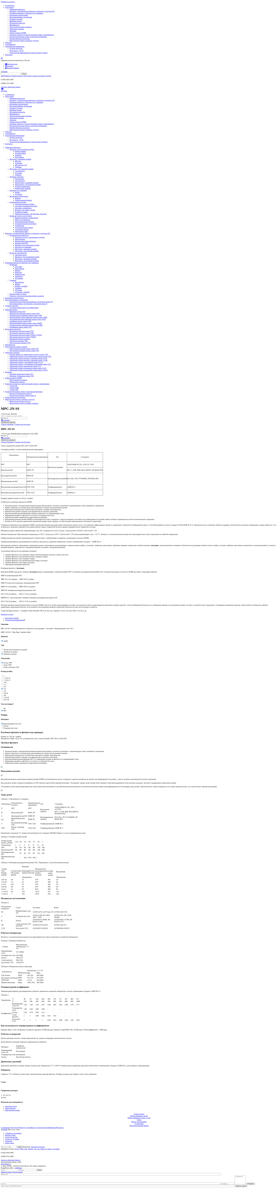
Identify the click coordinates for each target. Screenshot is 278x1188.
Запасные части (21, 255)
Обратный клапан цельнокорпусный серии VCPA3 (29, 370)
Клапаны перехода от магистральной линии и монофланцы (32, 35)
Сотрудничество (11, 1137)
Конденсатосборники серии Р (21, 394)
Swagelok (56, 1149)
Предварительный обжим (24, 222)
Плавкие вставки (21, 212)
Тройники (18, 276)
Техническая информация (14, 46)
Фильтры (13, 31)
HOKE (30, 1149)
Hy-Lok (37, 1149)
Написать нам (12, 64)
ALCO (17, 1149)
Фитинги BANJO (21, 243)
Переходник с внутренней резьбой (28, 185)
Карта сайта (9, 1143)
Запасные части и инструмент (21, 216)
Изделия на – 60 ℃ (17, 51)
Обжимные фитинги (17, 9)
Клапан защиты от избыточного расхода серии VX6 (29, 354)
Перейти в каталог (8, 2)
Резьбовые (13, 265)
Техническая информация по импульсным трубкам (28, 53)
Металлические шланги (18, 380)
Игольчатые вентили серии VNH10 (23, 337)
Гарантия (8, 1141)
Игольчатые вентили (17, 23)
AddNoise (18, 1168)
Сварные (13, 280)
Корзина (4, 90)
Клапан (42, 1147)
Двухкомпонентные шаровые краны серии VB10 (28, 319)
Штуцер (18, 161)
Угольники (19, 278)
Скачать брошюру (7, 424)
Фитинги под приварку (18, 190)
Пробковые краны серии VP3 (20, 327)
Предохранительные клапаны (21, 27)
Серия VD (13, 386)
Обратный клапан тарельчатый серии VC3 (25, 366)
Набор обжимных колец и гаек (139, 1118)
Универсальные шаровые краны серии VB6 (26, 315)
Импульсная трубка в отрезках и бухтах (24, 41)
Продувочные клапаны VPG (20, 343)
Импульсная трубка (12, 1110)
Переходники (20, 239)
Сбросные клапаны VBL (19, 341)
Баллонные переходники (19, 15)
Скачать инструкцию (22, 424)
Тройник (18, 155)
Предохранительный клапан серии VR (24, 349)
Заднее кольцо (139, 1114)
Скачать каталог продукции (21, 76)
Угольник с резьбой (22, 292)
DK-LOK (23, 1149)
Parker (49, 1149)
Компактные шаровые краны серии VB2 (25, 313)
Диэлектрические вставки (24, 204)
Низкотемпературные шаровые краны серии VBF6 (28, 317)
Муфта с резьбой (21, 286)
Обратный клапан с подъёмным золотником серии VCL (30, 364)
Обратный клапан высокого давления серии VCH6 (28, 360)
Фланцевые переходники (19, 196)
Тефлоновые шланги (17, 382)
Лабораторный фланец (23, 200)
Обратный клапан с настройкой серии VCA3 (26, 362)
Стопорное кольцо (22, 229)
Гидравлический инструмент (25, 224)
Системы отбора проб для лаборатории (24, 308)
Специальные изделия (18, 202)
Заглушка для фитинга (23, 208)
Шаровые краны (16, 21)
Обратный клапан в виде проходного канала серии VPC (30, 356)
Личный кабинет (13, 68)
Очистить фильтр (9, 422)
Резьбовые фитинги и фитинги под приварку (26, 13)
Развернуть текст (7, 614)
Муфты (17, 270)
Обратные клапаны (17, 29)
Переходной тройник (23, 188)
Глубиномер (19, 226)
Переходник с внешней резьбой (26, 183)
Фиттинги (35, 1147)
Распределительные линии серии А (23, 395)
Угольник (18, 163)
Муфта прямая (20, 151)
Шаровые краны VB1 (18, 311)
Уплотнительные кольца (24, 228)
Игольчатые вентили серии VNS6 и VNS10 (26, 335)
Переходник (19, 179)
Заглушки (18, 267)
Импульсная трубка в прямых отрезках (24, 403)
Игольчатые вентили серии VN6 (22, 333)
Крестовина (19, 157)
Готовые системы (16, 19)
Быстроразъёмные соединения (21, 17)
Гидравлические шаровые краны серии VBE (26, 325)
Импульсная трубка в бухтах (20, 401)
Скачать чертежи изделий (41, 76)
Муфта (17, 192)
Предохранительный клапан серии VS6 (24, 351)
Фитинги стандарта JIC (18, 253)
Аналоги (10, 66)
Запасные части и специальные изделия (30, 237)
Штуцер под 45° (21, 165)
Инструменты (10, 1108)
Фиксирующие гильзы (18, 294)
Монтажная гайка (21, 231)
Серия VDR (14, 390)
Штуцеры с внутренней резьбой (21, 169)
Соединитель (20, 171)
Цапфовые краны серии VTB (20, 321)
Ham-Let (43, 1149)
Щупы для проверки (22, 220)
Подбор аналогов (16, 48)
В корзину (6, 420)
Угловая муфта (20, 153)
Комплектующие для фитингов (26, 218)
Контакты (8, 55)
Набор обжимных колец (139, 1116)
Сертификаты (10, 44)
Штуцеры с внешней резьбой (20, 159)
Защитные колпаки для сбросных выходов (30, 214)
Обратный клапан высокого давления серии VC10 (28, 358)
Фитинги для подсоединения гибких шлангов (27, 296)
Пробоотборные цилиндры (20, 39)
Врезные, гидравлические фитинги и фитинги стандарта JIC (32, 11)
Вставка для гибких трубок (25, 210)
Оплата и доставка (12, 1139)
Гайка (139, 1120)
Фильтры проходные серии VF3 (21, 374)
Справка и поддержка (13, 1133)
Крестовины (19, 269)
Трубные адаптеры (16, 177)
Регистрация (17, 1172)
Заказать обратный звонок (10, 87)
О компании (9, 5)
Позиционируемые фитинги (25, 241)
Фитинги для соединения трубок (22, 149)
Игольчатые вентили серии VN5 (22, 331)
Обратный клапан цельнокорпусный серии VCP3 (28, 368)
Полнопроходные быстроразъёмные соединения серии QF (31, 302)
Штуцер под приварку (23, 247)
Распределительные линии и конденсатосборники (28, 37)
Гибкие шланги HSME (18, 33)
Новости (8, 43)
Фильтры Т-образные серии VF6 (22, 376)
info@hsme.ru (6, 76)
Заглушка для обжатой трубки (26, 206)
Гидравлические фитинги (19, 235)
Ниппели (18, 272)
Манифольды (14, 25)
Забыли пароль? (7, 1172)
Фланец (18, 198)
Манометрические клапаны (20, 339)
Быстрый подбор (11, 618)
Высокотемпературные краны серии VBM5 (26, 323)
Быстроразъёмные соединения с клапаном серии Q (28, 304)
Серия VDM (14, 388)
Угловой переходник (22, 186)
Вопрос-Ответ (10, 1135)
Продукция (9, 7)
